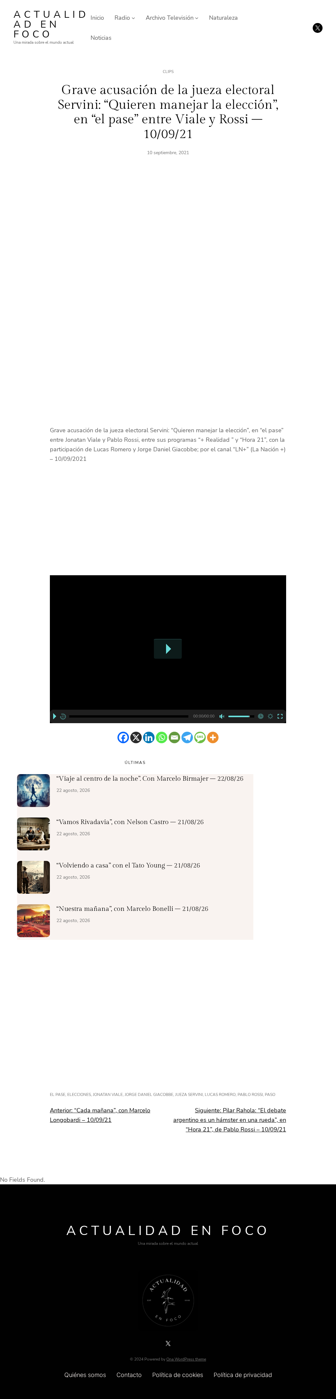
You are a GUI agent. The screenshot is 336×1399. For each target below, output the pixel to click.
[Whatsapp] (161, 737)
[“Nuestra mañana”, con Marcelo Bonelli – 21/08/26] (33, 922)
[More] (213, 737)
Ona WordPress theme (186, 1359)
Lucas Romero (220, 1094)
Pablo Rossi (250, 1094)
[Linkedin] (149, 737)
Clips (168, 71)
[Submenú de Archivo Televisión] (197, 18)
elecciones (79, 1094)
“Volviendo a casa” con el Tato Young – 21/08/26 (128, 865)
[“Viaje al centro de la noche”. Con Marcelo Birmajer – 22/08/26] (33, 792)
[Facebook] (123, 737)
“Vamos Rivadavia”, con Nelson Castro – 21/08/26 (130, 822)
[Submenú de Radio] (133, 18)
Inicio (97, 18)
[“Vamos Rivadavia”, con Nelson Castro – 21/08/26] (33, 835)
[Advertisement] (168, 239)
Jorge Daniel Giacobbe (149, 1094)
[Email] (174, 737)
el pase (57, 1094)
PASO (270, 1094)
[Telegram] (187, 737)
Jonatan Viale (108, 1094)
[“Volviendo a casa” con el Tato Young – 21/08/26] (33, 878)
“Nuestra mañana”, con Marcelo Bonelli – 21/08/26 (132, 909)
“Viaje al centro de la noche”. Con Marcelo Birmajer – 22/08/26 (149, 779)
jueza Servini (189, 1094)
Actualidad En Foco (51, 24)
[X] (136, 737)
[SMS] (200, 737)
